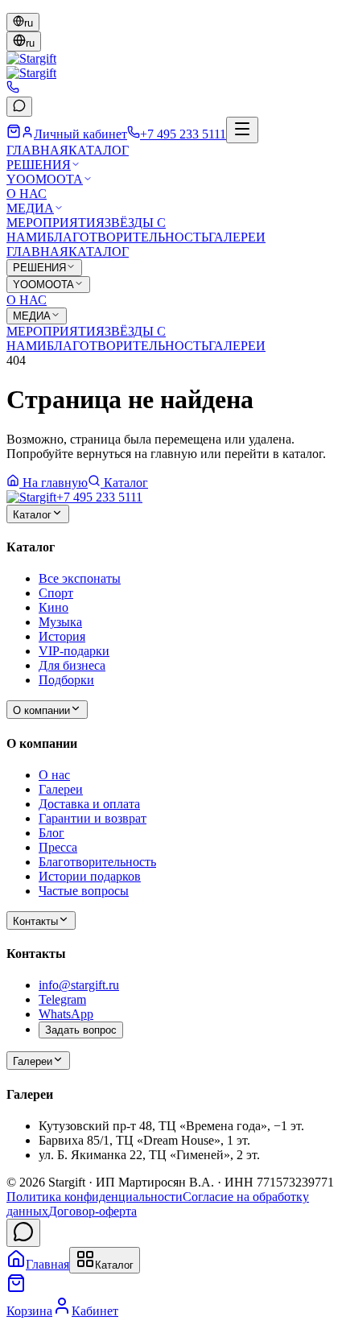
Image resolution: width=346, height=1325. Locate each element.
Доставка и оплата (89, 804)
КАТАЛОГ (98, 150)
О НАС (26, 193)
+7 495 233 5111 (99, 497)
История (62, 636)
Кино (53, 607)
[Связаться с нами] (23, 1233)
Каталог (126, 482)
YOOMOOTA (44, 179)
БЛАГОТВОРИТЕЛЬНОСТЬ (127, 237)
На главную (55, 482)
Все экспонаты (80, 578)
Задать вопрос (81, 1030)
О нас (54, 775)
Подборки (66, 680)
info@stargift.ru (79, 985)
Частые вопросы (84, 891)
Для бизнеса (72, 665)
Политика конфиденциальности (94, 1196)
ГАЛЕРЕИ (237, 237)
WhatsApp (66, 1014)
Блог (51, 833)
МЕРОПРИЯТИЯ (55, 222)
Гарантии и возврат (92, 818)
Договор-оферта (92, 1211)
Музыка (60, 622)
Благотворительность (97, 862)
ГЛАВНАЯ (37, 150)
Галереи (61, 789)
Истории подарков (90, 876)
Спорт (56, 593)
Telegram (62, 999)
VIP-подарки (74, 651)
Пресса (58, 847)
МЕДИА (30, 208)
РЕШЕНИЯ (38, 164)
